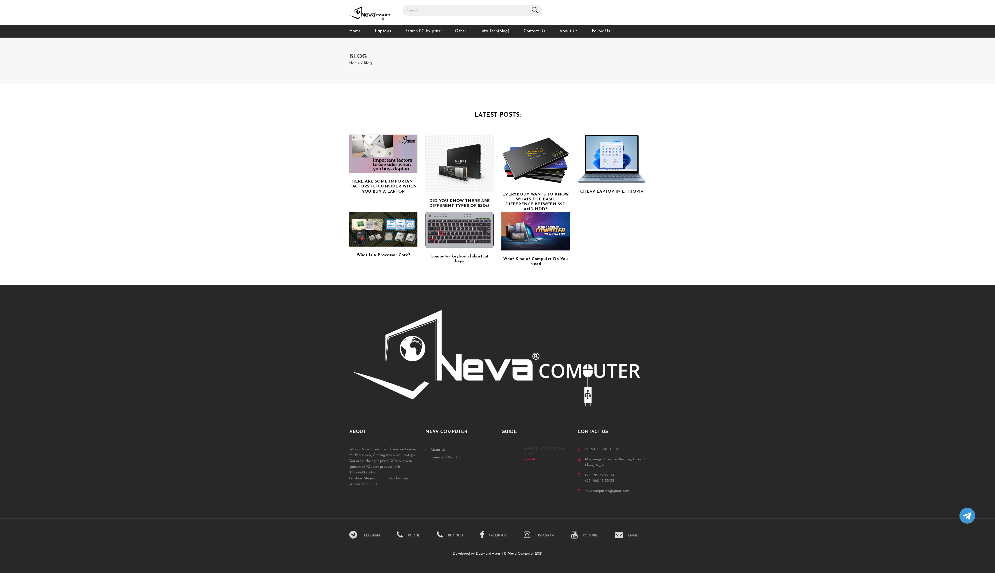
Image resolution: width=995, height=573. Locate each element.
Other (460, 31)
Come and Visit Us (445, 457)
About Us (568, 31)
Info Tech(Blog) (494, 31)
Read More (531, 459)
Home (355, 31)
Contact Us (534, 31)
